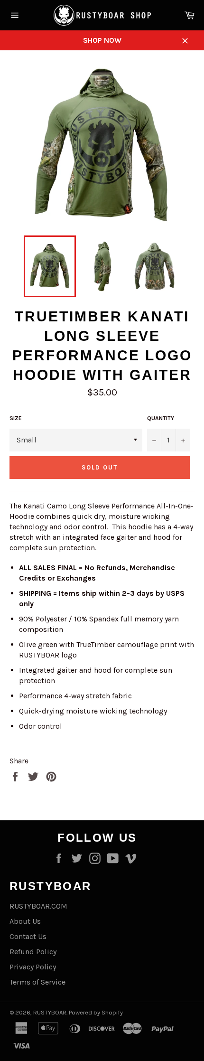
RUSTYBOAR (49, 1012)
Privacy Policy (32, 966)
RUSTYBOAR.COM (38, 906)
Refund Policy (32, 951)
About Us (25, 921)
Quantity (160, 418)
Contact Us (27, 936)
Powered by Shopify (96, 1012)
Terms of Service (37, 981)
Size (15, 418)
